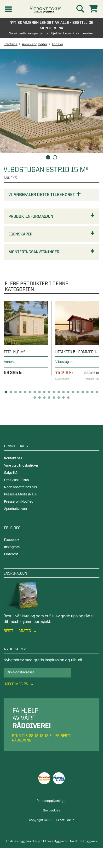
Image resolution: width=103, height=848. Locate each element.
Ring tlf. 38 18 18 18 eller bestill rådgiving (43, 738)
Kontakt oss (13, 458)
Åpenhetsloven (15, 509)
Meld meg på (17, 684)
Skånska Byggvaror (54, 841)
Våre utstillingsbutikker (21, 465)
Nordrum (76, 841)
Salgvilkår (11, 473)
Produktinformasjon (30, 216)
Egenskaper (20, 234)
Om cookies (51, 810)
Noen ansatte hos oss (20, 487)
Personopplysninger (52, 801)
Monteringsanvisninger (33, 252)
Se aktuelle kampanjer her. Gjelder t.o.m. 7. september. (51, 33)
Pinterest (11, 554)
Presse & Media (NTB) (20, 494)
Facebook (11, 540)
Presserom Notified (18, 501)
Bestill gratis (18, 631)
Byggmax (91, 841)
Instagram (12, 547)
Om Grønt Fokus (16, 480)
